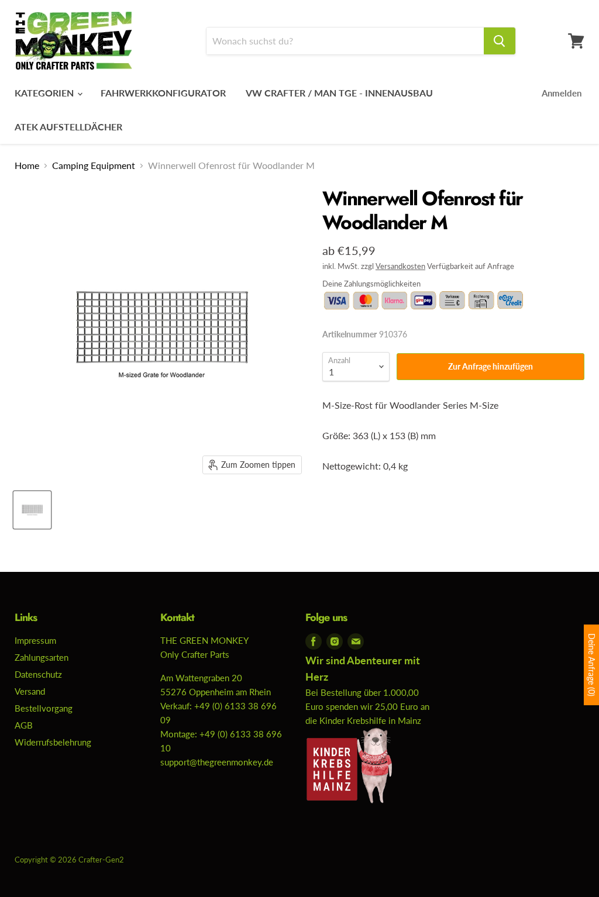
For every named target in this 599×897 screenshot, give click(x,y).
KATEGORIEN (45, 92)
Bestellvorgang (44, 708)
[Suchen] (499, 40)
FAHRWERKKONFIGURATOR (163, 92)
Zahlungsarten (41, 657)
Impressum (35, 640)
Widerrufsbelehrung (53, 742)
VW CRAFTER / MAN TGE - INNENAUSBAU (339, 92)
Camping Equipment (93, 165)
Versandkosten (400, 266)
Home (27, 165)
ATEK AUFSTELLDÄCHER (68, 126)
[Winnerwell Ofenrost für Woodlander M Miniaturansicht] (32, 510)
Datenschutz (38, 674)
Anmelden (561, 93)
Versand (30, 691)
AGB (24, 725)
